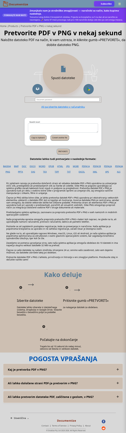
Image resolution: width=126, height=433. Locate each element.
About (88, 425)
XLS (118, 172)
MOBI (76, 166)
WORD (42, 166)
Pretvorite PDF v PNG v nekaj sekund (41, 26)
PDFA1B (97, 166)
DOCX (32, 166)
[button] (37, 89)
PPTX (20, 172)
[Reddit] (109, 428)
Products (13, 26)
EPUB (51, 166)
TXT (69, 172)
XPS (107, 172)
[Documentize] (66, 420)
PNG (8, 172)
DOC (24, 166)
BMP (16, 166)
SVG (33, 172)
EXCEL (82, 172)
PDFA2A (108, 166)
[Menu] (119, 4)
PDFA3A (119, 166)
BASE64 (7, 166)
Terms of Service (59, 425)
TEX (45, 172)
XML (95, 172)
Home (3, 26)
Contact (45, 425)
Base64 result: (35, 122)
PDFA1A (86, 166)
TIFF (57, 172)
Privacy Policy (76, 425)
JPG (68, 166)
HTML (60, 166)
